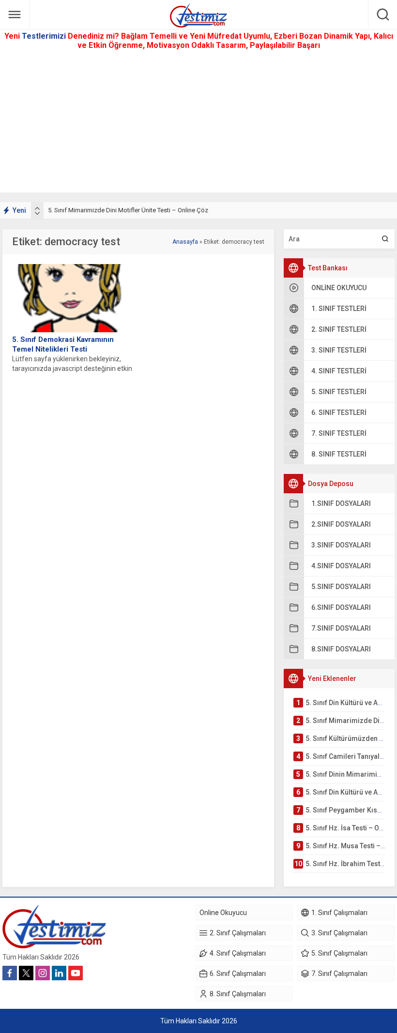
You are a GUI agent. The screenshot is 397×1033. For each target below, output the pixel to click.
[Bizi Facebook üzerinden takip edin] (9, 973)
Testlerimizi (45, 36)
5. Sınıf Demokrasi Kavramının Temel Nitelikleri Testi (63, 344)
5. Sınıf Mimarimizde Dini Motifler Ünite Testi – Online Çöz (128, 210)
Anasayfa (185, 241)
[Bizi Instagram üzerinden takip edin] (42, 973)
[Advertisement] (198, 124)
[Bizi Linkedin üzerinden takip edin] (59, 973)
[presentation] (37, 208)
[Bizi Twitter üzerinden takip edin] (26, 973)
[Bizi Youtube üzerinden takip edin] (75, 973)
